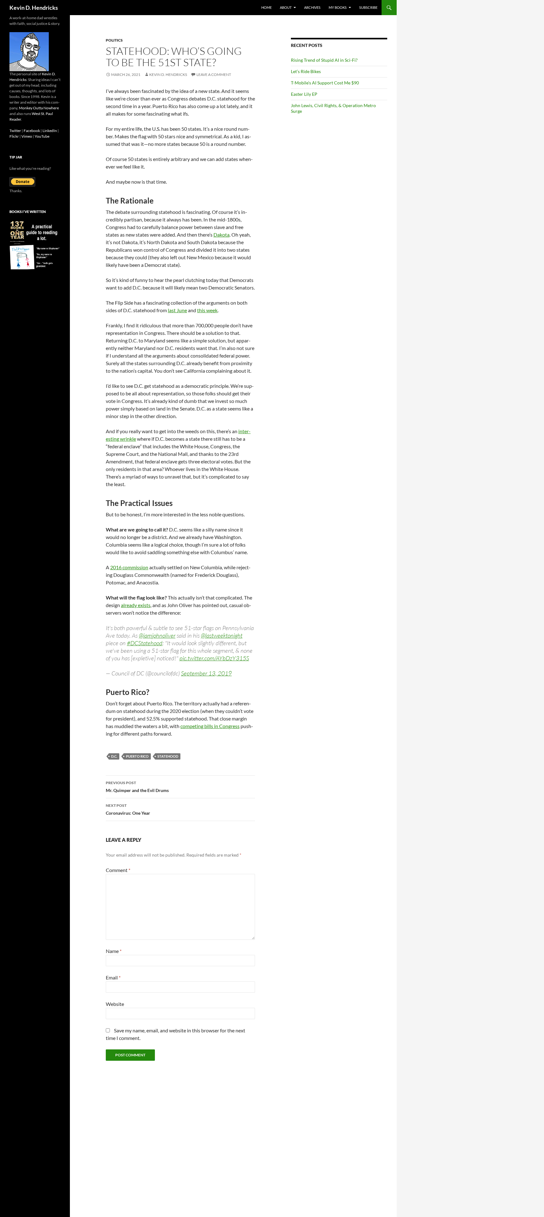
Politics (114, 40)
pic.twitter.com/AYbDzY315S (214, 658)
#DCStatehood (144, 643)
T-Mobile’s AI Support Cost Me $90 (325, 82)
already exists (135, 605)
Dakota (221, 235)
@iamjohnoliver (157, 635)
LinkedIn (49, 130)
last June (177, 310)
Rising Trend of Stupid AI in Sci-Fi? (324, 60)
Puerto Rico (137, 756)
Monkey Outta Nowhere (39, 108)
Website (115, 1004)
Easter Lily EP (304, 94)
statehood (167, 756)
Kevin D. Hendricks (33, 7)
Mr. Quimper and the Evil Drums (137, 786)
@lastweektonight (221, 635)
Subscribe (368, 7)
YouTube (42, 136)
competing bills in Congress (210, 726)
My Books (338, 7)
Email (113, 977)
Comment (118, 870)
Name (114, 951)
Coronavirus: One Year (128, 809)
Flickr (14, 136)
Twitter (15, 130)
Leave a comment (213, 74)
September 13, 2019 (206, 673)
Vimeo (26, 136)
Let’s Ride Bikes (306, 71)
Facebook (32, 130)
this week (207, 310)
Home (266, 7)
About (286, 7)
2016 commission (129, 567)
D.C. (114, 756)
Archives (312, 7)
